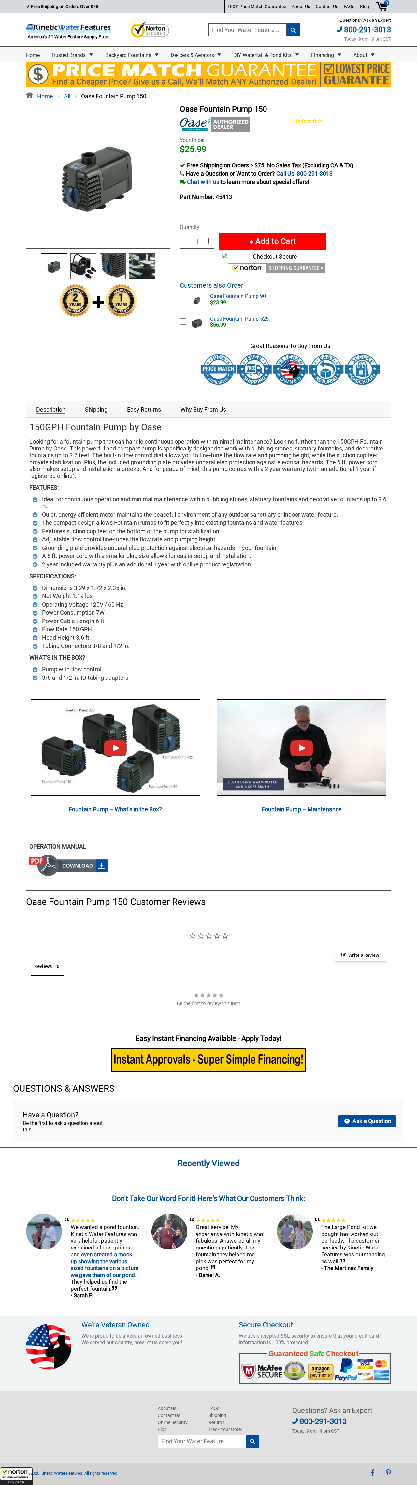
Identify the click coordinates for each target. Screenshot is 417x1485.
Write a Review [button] (363, 955)
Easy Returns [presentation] (144, 409)
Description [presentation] (50, 409)
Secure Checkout (266, 1325)
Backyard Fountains (128, 55)
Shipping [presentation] (96, 409)
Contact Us (327, 6)
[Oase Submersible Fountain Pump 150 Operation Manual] (68, 873)
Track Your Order (225, 1429)
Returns (216, 1422)
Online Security (173, 1422)
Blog (364, 6)
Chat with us (203, 181)
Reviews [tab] (43, 966)
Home (33, 55)
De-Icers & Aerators (193, 55)
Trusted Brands (69, 55)
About (360, 55)
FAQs (349, 6)
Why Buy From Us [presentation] (203, 409)
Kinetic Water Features (61, 1473)
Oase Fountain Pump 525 (239, 319)
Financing (323, 55)
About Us (301, 6)
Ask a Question (371, 1121)
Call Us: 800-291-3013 (304, 173)
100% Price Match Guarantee (256, 6)
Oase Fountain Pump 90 (238, 296)
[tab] (50, 409)
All (67, 96)
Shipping (217, 1415)
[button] (16, 1476)
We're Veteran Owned (115, 1325)
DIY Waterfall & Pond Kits (263, 55)
